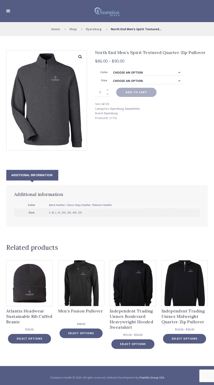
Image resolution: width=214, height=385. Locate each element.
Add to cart (136, 92)
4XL (75, 212)
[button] (80, 57)
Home (55, 29)
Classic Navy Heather (78, 205)
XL (59, 212)
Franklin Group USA (152, 377)
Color (104, 72)
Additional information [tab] (31, 175)
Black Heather (57, 205)
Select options (29, 338)
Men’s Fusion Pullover (80, 311)
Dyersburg (94, 29)
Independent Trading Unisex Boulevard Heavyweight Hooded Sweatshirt (131, 319)
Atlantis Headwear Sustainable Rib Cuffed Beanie (29, 316)
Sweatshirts (132, 108)
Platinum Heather (102, 205)
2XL (64, 212)
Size (104, 80)
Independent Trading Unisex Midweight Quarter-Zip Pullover (183, 316)
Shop (73, 29)
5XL (80, 212)
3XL (69, 212)
